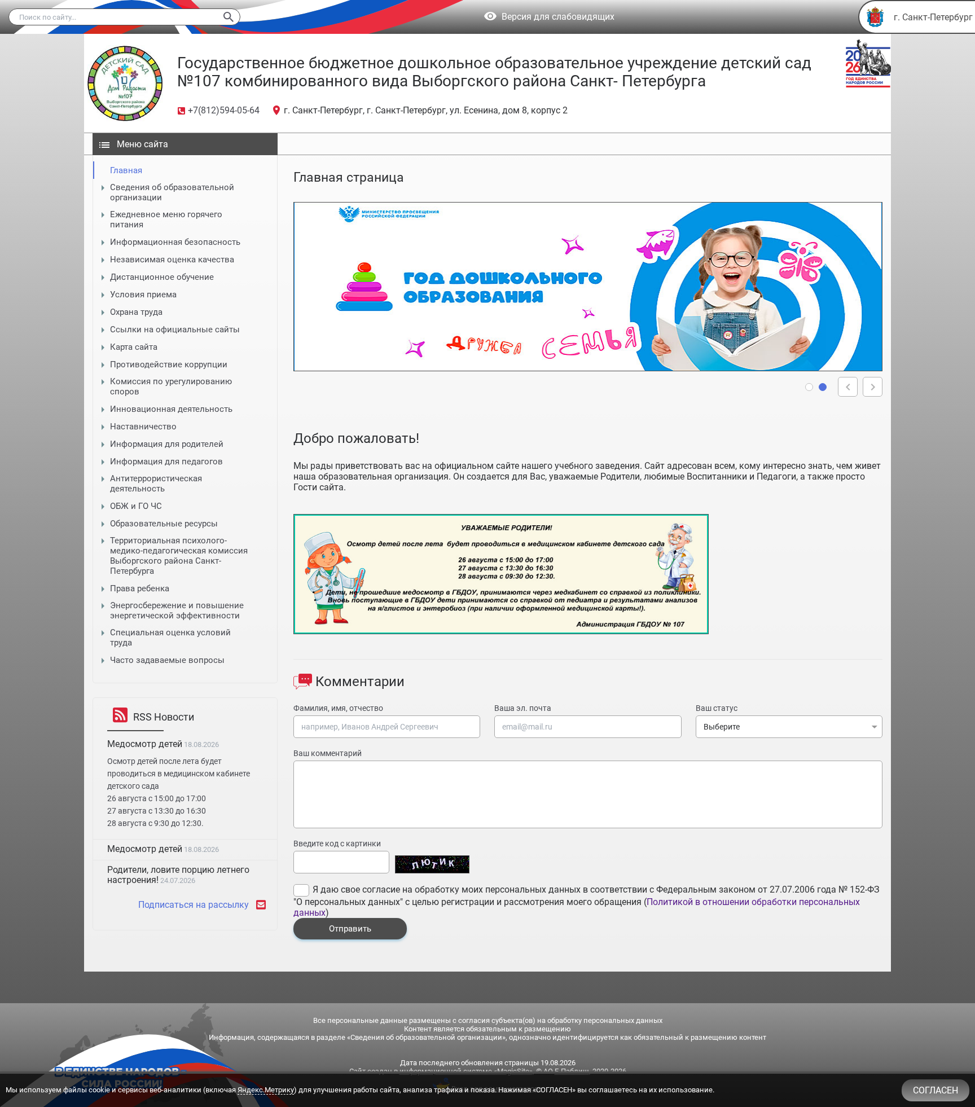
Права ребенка (139, 588)
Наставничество (143, 426)
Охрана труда (136, 312)
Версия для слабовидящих (558, 17)
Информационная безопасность (175, 242)
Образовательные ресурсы (164, 524)
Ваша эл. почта (522, 708)
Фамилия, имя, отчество (338, 708)
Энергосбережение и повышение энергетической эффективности (177, 610)
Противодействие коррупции (168, 364)
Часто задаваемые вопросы (167, 660)
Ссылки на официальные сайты (175, 329)
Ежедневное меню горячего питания (166, 219)
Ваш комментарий (327, 753)
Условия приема (143, 294)
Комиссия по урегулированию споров (171, 386)
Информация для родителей (166, 444)
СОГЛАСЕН (935, 1090)
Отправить (350, 929)
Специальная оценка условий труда (170, 637)
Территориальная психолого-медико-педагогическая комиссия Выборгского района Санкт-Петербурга (179, 555)
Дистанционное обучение (162, 277)
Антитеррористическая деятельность (156, 483)
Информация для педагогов (166, 461)
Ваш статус (716, 708)
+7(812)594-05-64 (224, 110)
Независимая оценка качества (172, 259)
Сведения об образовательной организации (172, 192)
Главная (126, 170)
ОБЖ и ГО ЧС (136, 506)
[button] (809, 387)
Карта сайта (133, 347)
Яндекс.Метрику (266, 1090)
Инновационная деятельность (171, 409)
